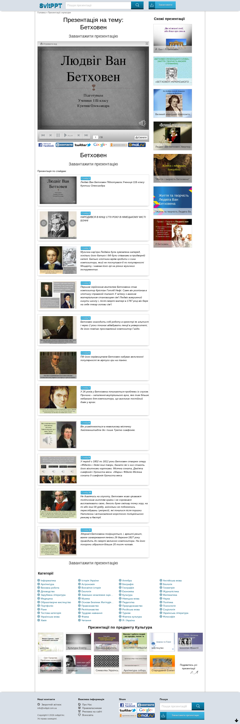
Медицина (47, 598)
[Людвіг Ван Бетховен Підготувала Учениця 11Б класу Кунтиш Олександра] (58, 190)
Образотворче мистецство (56, 602)
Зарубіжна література (53, 594)
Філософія (169, 616)
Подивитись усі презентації (188, 666)
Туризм (126, 613)
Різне (44, 609)
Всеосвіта (87, 715)
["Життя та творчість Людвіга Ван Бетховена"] (173, 200)
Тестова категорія (51, 613)
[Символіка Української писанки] (106, 664)
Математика (170, 594)
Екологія (86, 591)
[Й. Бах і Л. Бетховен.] (173, 38)
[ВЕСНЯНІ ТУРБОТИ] (134, 641)
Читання (86, 620)
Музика (86, 598)
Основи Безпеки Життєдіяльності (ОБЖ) (98, 602)
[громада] (78, 664)
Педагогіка (128, 602)
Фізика (85, 616)
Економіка (128, 591)
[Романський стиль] (106, 641)
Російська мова (131, 609)
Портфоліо (47, 605)
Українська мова (50, 616)
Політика (168, 602)
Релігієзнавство (90, 609)
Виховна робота (50, 587)
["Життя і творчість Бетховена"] (173, 168)
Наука (166, 598)
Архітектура (47, 584)
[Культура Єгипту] (78, 641)
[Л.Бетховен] (173, 233)
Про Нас (87, 704)
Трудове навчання (92, 613)
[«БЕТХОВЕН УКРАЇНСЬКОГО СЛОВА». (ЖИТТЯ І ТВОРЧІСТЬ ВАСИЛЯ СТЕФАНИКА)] (173, 70)
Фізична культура (132, 616)
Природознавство (132, 605)
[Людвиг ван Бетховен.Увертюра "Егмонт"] (173, 135)
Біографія (128, 584)
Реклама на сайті (92, 711)
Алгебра (127, 580)
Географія (128, 587)
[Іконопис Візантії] (190, 641)
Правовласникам (92, 708)
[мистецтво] (162, 641)
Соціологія (169, 609)
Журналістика (171, 591)
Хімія (44, 620)
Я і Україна (128, 620)
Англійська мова (172, 580)
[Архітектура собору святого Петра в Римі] (134, 664)
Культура (127, 594)
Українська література (175, 613)
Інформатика (48, 580)
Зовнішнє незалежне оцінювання (98, 594)
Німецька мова (130, 598)
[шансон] (50, 641)
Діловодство (48, 591)
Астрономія (88, 584)
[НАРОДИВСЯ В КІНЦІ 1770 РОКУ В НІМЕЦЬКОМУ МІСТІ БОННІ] (58, 225)
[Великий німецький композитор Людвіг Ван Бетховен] (173, 103)
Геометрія (169, 587)
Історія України (90, 580)
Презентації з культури (59, 12)
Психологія (169, 605)
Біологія (167, 584)
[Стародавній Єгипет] (162, 664)
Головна (41, 12)
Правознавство (90, 605)
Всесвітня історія (91, 587)
